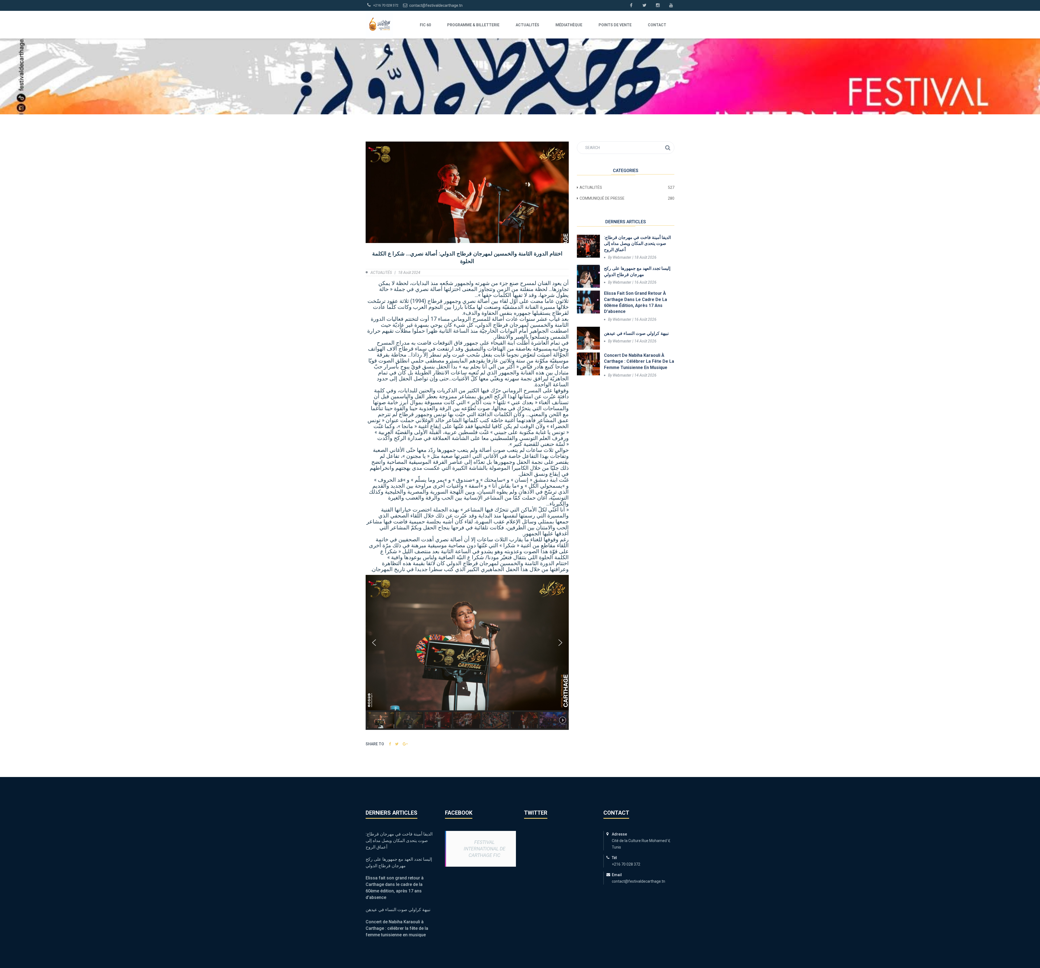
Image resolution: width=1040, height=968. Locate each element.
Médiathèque (568, 25)
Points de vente (615, 25)
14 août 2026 (645, 341)
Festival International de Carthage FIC (484, 848)
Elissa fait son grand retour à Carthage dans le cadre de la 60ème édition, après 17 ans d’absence (635, 302)
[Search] (667, 147)
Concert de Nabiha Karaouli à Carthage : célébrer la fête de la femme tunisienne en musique (639, 361)
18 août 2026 (645, 257)
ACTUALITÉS (527, 25)
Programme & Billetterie (473, 25)
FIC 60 (425, 25)
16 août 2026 (645, 282)
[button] (374, 642)
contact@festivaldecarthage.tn (435, 5)
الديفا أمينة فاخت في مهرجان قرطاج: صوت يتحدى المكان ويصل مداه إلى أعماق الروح (637, 243)
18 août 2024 (409, 272)
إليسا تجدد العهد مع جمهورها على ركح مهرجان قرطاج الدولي (637, 271)
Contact (657, 25)
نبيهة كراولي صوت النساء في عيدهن (636, 333)
